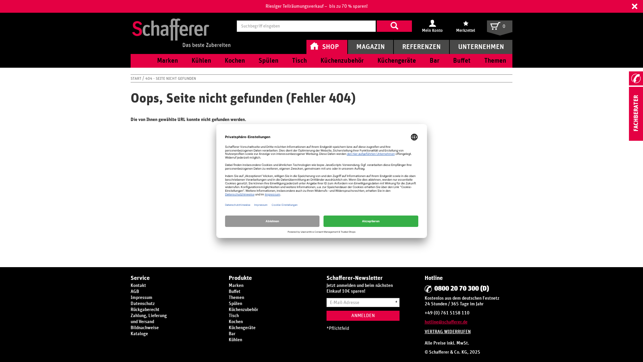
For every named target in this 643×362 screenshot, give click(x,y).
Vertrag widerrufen (448, 331)
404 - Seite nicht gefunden (170, 78)
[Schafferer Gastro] (181, 26)
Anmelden (363, 315)
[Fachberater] (636, 139)
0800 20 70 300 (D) (461, 288)
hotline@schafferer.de (446, 322)
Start (136, 78)
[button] (634, 6)
